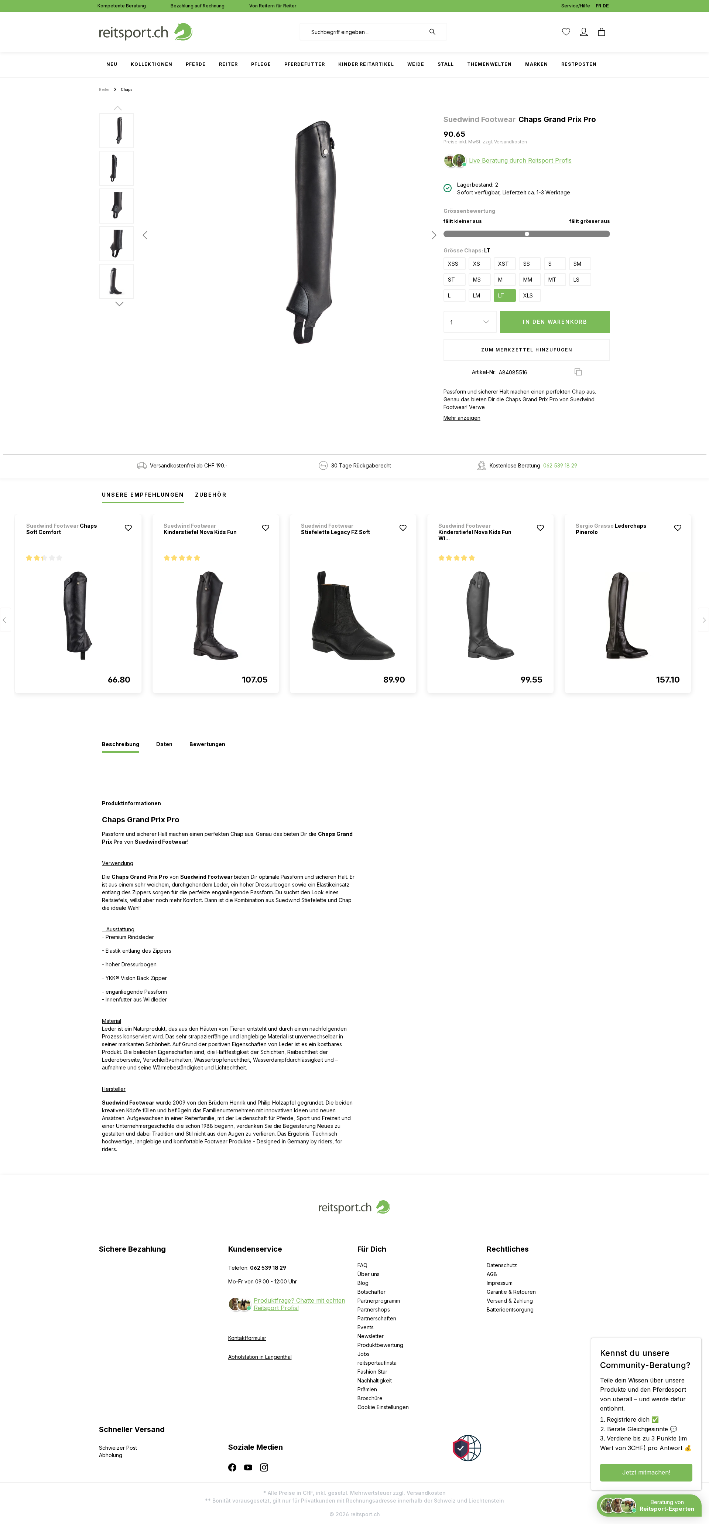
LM (476, 295)
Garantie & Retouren (511, 1292)
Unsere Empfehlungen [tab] (143, 494)
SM (577, 264)
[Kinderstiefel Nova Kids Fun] (216, 616)
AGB (492, 1274)
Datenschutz (502, 1265)
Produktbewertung (380, 1345)
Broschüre (370, 1398)
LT (501, 295)
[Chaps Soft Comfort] (78, 616)
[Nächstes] (432, 235)
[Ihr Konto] (584, 31)
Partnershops (373, 1309)
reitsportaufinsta (377, 1363)
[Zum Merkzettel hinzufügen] (128, 527)
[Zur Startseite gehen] (145, 31)
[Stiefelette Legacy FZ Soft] (353, 616)
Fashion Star (372, 1371)
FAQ (362, 1265)
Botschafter (371, 1292)
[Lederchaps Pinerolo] (628, 616)
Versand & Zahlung (510, 1300)
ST (451, 279)
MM (527, 279)
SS (526, 264)
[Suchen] (436, 32)
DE (606, 5)
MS (477, 279)
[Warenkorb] (601, 31)
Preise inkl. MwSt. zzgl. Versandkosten (485, 141)
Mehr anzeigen (461, 418)
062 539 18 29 (560, 465)
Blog (363, 1283)
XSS (453, 264)
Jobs (363, 1354)
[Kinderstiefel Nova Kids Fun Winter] (490, 616)
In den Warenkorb (555, 322)
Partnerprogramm (378, 1300)
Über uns (368, 1274)
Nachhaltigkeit (374, 1380)
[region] (268, 235)
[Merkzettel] (566, 31)
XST (503, 264)
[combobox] (362, 32)
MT (552, 279)
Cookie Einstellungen (383, 1407)
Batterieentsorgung (510, 1309)
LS (576, 279)
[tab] (120, 745)
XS (476, 264)
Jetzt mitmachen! (646, 1472)
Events (365, 1327)
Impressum (500, 1283)
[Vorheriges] (144, 235)
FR (598, 5)
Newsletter (370, 1336)
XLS (528, 295)
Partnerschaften (376, 1318)
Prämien (367, 1389)
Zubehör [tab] (211, 494)
